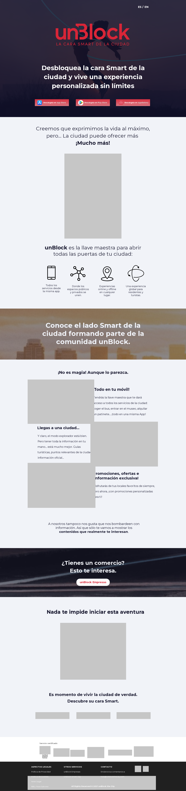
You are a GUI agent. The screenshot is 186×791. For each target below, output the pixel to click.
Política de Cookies (39, 777)
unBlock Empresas (93, 582)
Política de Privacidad (41, 772)
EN (146, 7)
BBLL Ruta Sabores (39, 787)
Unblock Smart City (72, 777)
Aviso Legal (36, 782)
